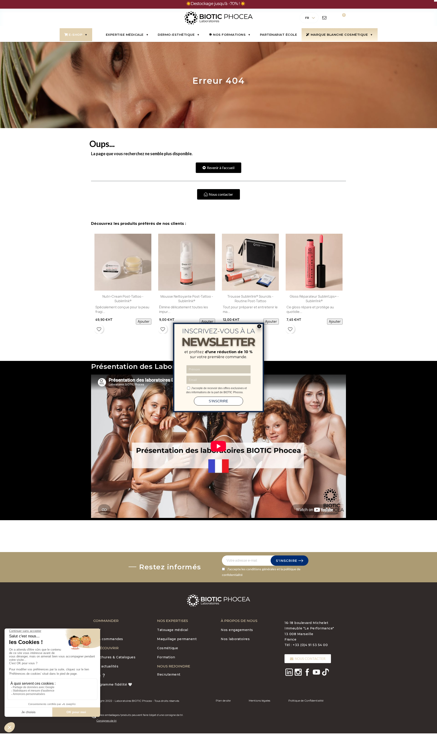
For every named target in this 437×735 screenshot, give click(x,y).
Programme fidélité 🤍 (112, 684)
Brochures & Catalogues (114, 657)
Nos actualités (105, 666)
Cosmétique (167, 648)
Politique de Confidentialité (305, 700)
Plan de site (223, 700)
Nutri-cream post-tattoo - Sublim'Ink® (122, 298)
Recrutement (168, 674)
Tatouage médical (172, 630)
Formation (166, 657)
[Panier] (340, 18)
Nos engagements (237, 630)
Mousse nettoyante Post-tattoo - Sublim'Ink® (186, 298)
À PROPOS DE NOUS (239, 620)
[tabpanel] (123, 285)
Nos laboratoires (235, 639)
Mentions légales (259, 700)
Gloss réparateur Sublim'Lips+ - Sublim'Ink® (314, 298)
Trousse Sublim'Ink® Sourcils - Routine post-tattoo (250, 298)
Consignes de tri (107, 720)
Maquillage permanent (177, 639)
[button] (218, 167)
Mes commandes (108, 639)
